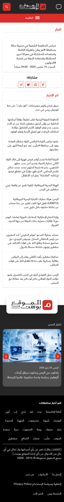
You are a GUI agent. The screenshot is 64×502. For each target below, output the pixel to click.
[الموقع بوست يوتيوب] (52, 465)
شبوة (46, 420)
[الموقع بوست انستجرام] (49, 465)
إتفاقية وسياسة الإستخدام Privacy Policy (37, 483)
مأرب (47, 438)
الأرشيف (43, 474)
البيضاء (57, 420)
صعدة (6, 429)
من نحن (30, 474)
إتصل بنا (56, 474)
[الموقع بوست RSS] (45, 465)
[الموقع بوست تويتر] (56, 465)
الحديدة (9, 420)
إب (15, 411)
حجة (16, 429)
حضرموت (33, 420)
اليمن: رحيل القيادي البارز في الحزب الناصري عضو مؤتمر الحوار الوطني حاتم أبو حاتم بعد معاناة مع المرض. (32, 278)
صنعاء (49, 429)
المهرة (20, 420)
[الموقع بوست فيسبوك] (59, 465)
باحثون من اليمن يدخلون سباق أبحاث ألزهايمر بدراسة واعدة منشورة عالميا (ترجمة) (32, 374)
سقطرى (12, 438)
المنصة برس (54, 493)
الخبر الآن (38, 493)
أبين (7, 411)
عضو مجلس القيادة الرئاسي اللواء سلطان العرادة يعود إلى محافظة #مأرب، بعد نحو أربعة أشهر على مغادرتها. (32, 145)
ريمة (39, 429)
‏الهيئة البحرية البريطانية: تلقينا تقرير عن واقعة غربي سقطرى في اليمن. (32, 186)
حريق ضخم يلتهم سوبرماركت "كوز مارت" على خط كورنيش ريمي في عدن (32, 107)
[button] (58, 356)
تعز (31, 411)
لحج (23, 411)
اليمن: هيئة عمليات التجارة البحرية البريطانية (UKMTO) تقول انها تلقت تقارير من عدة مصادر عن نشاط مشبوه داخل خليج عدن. (33, 202)
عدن (39, 411)
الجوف (57, 438)
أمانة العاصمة (53, 411)
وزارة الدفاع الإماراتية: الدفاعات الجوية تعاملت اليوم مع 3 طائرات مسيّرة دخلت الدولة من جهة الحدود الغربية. (32, 220)
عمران (36, 438)
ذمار (59, 429)
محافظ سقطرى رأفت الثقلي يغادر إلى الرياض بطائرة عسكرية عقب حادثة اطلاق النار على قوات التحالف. (33, 260)
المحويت (28, 429)
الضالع (25, 438)
